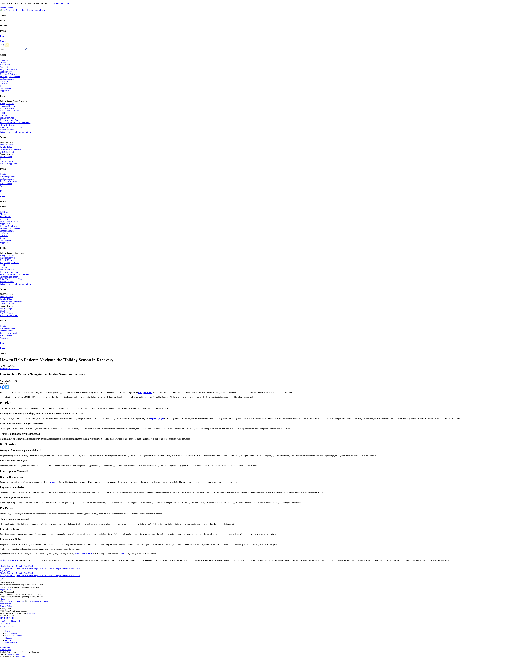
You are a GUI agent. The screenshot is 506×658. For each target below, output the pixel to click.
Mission (3, 62)
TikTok (7, 626)
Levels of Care (6, 147)
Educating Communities (10, 76)
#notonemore (5, 604)
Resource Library (7, 130)
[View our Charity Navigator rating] (36, 601)
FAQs (2, 159)
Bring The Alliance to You (11, 127)
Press (7, 631)
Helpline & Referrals (8, 74)
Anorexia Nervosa (7, 106)
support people (157, 418)
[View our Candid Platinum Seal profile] (12, 601)
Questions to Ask (7, 152)
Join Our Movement (8, 181)
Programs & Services (9, 69)
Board (2, 86)
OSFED (3, 115)
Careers (8, 638)
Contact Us (4, 67)
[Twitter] (7, 387)
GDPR (8, 640)
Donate (3, 196)
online (122, 553)
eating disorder (145, 392)
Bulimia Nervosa (7, 108)
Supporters (4, 91)
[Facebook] (2, 387)
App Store (4, 621)
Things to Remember (9, 125)
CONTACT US (6, 623)
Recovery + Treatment (9, 368)
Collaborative (5, 88)
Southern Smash (7, 79)
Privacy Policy (11, 643)
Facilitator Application (9, 164)
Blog (2, 36)
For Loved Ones (7, 118)
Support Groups (6, 72)
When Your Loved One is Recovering (15, 122)
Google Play (16, 621)
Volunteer (4, 186)
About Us (4, 60)
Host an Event (6, 183)
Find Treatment (6, 145)
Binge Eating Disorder (9, 111)
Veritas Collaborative (83, 553)
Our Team (4, 84)
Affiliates (4, 81)
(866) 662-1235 (33, 613)
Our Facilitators (6, 161)
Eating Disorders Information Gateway (16, 132)
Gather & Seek (13, 654)
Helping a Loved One (9, 120)
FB (12, 626)
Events (3, 174)
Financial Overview (13, 636)
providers (54, 482)
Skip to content (6, 8)
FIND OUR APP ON (9, 618)
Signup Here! (5, 589)
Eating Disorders (7, 103)
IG (1, 626)
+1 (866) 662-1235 (61, 3)
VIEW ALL (5, 571)
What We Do (5, 65)
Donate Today (6, 606)
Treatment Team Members (11, 149)
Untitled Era (20, 657)
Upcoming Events (7, 176)
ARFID (3, 113)
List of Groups (6, 156)
